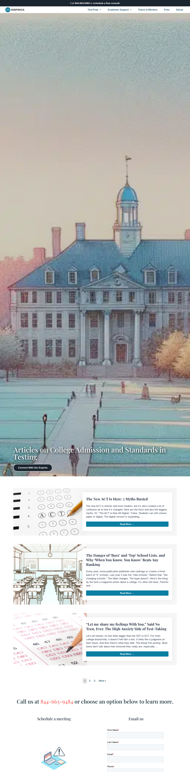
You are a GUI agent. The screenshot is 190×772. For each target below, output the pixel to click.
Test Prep (93, 9)
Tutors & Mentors (147, 9)
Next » (102, 681)
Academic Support (118, 9)
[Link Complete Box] (95, 511)
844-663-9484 (82, 3)
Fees (167, 9)
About (179, 9)
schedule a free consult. (106, 3)
